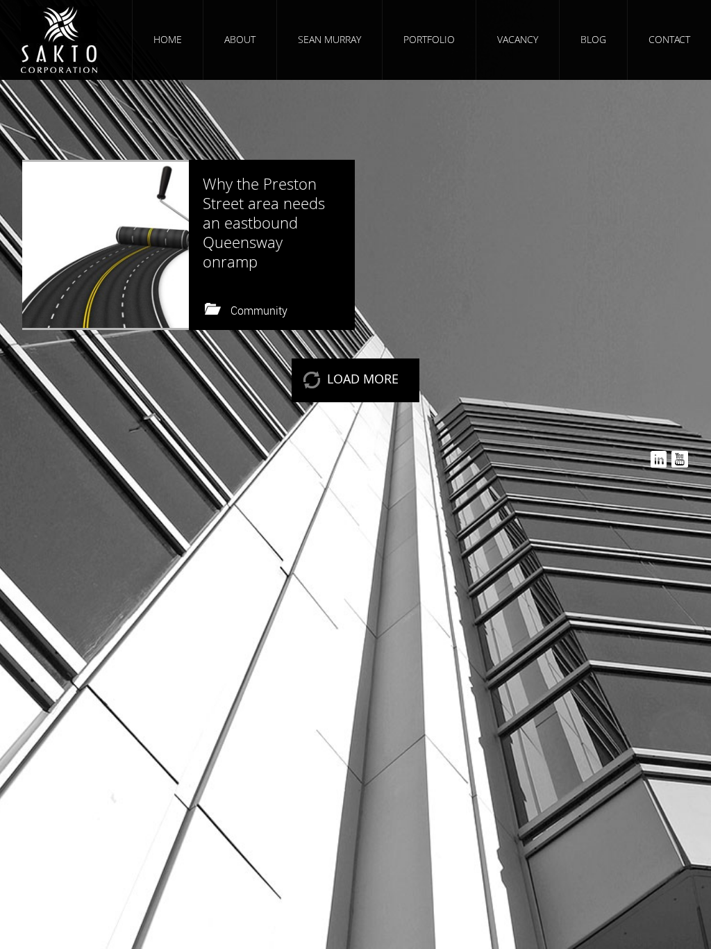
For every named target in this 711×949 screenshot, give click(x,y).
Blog (593, 39)
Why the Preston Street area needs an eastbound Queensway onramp (264, 222)
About (240, 39)
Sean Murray (329, 39)
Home (167, 39)
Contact (669, 39)
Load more (363, 378)
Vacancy (517, 39)
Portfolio (429, 39)
